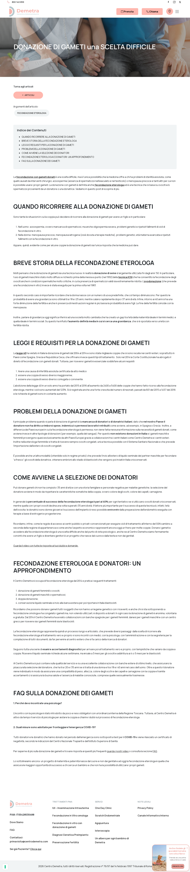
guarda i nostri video (118, 751)
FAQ (155, 751)
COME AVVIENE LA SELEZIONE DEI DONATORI (45, 153)
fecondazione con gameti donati (35, 177)
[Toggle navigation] (177, 11)
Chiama (153, 11)
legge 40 (21, 353)
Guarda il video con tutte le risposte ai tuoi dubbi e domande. (45, 545)
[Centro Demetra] (24, 11)
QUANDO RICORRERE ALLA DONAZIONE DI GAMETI (48, 136)
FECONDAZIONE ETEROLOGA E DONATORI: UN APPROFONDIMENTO (58, 157)
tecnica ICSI (125, 277)
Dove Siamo (16, 822)
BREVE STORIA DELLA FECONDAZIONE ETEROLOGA (49, 140)
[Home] (21, 804)
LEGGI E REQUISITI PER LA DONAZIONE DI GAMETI (48, 145)
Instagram (174, 2)
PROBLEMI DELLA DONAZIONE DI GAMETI (43, 149)
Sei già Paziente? (25, 849)
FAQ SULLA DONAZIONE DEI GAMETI (41, 161)
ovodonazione (152, 281)
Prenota (128, 11)
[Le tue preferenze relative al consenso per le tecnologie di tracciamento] (5, 867)
